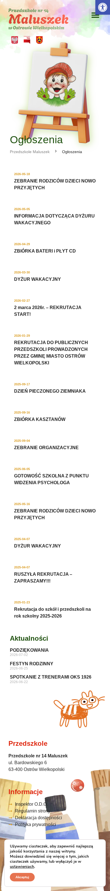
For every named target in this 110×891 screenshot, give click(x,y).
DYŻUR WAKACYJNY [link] (37, 279)
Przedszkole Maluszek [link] (30, 151)
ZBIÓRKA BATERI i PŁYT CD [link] (45, 251)
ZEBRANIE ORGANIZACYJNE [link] (46, 447)
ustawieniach (22, 866)
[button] (95, 14)
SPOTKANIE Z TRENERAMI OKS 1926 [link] (50, 677)
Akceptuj (22, 877)
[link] (102, 7)
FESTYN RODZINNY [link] (31, 663)
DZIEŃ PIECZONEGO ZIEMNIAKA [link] (50, 391)
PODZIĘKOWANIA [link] (29, 650)
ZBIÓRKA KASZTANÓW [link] (39, 419)
